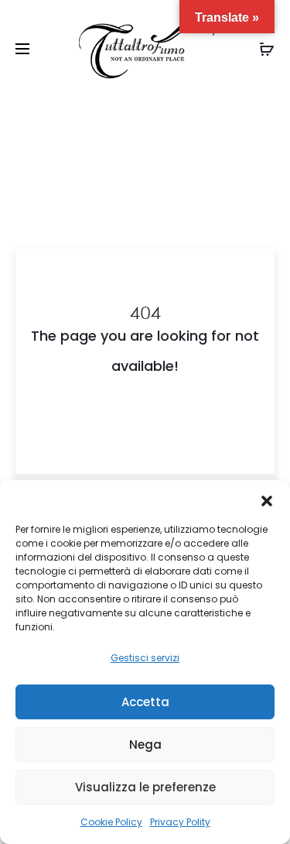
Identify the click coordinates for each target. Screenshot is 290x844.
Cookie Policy (111, 822)
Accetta (145, 702)
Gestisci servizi (145, 657)
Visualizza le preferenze (145, 787)
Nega (145, 744)
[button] (267, 499)
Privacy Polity (180, 822)
